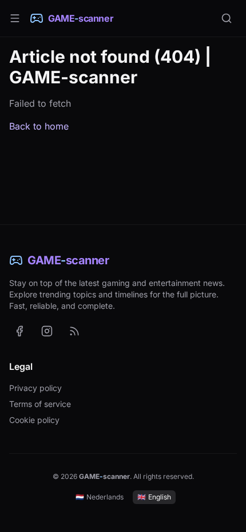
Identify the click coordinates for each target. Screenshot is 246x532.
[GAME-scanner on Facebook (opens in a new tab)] (19, 331)
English (154, 497)
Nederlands (100, 497)
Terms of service (40, 404)
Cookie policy (34, 420)
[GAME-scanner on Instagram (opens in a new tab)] (47, 331)
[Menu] (15, 18)
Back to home (39, 126)
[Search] (226, 18)
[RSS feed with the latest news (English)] (74, 331)
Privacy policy (35, 388)
